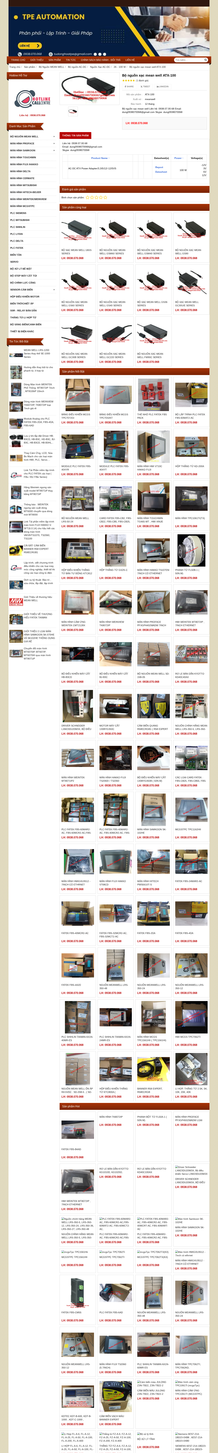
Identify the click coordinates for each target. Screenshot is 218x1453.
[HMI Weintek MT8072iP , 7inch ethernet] (191, 602)
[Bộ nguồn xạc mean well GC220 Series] (115, 334)
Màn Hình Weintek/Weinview (28, 199)
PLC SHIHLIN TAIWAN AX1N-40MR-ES (77, 1039)
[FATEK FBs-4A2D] (77, 965)
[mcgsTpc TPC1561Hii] (77, 1285)
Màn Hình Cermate (22, 178)
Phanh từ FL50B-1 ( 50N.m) (187, 572)
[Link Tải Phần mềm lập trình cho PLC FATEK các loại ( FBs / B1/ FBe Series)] (16, 481)
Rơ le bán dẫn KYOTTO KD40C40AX (189, 675)
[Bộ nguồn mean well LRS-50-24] (77, 498)
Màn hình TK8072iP (111, 1149)
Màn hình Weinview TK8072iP (111, 624)
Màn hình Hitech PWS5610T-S (148, 883)
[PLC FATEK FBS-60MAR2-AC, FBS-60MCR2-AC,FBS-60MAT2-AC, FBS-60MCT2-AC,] (77, 810)
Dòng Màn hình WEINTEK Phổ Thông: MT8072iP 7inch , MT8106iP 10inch (39, 388)
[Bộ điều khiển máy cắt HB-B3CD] (77, 654)
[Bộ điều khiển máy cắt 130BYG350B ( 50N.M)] (153, 758)
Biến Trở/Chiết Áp (22, 303)
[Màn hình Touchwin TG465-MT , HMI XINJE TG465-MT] (153, 498)
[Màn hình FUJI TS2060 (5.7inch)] (115, 1389)
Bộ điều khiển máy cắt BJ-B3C (113, 675)
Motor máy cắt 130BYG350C (109, 727)
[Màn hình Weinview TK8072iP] (115, 602)
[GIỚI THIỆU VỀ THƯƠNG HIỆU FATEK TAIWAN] (16, 625)
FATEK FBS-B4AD (71, 1149)
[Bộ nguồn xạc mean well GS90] (191, 230)
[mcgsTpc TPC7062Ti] (115, 1285)
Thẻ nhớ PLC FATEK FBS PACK (152, 416)
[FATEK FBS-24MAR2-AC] (191, 862)
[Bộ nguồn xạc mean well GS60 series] (77, 282)
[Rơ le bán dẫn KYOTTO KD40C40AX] (191, 654)
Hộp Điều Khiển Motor (24, 296)
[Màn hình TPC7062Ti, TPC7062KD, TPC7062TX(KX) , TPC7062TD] (191, 1389)
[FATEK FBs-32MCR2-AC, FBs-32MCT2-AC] (115, 913)
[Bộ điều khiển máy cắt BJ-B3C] (115, 654)
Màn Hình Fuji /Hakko (24, 164)
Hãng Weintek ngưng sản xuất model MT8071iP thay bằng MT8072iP (38, 490)
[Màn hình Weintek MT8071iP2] (77, 758)
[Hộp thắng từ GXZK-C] (115, 550)
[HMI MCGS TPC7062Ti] (191, 1017)
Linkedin (164, 86)
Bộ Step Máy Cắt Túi (23, 275)
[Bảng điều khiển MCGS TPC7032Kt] (115, 395)
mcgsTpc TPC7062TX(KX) (152, 1304)
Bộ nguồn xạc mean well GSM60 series (112, 252)
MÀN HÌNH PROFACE (22, 143)
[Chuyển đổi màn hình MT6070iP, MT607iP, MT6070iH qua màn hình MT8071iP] (16, 659)
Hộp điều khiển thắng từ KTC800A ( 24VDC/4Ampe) (113, 1092)
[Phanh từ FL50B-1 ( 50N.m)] (191, 550)
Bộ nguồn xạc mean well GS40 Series (112, 304)
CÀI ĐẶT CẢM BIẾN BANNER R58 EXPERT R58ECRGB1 (36, 549)
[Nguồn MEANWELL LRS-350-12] (191, 965)
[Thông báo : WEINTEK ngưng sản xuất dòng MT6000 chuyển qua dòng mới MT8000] (16, 515)
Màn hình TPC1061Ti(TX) (190, 518)
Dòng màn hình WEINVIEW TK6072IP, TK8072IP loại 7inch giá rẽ (38, 405)
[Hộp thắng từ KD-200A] (191, 447)
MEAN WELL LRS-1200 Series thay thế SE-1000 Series (37, 353)
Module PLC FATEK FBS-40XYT (114, 468)
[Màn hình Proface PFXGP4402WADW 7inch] (153, 602)
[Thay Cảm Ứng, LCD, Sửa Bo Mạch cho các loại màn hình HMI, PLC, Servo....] (16, 464)
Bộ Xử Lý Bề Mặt (21, 268)
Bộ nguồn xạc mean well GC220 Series (112, 355)
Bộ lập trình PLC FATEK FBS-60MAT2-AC (190, 416)
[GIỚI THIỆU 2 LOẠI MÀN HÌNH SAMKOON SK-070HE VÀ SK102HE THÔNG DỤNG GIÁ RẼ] (16, 642)
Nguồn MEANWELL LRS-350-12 (189, 987)
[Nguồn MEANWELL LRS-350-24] (153, 965)
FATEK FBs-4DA (184, 933)
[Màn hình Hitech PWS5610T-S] (153, 862)
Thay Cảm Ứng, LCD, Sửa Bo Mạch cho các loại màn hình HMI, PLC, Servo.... (38, 456)
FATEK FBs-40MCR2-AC (75, 933)
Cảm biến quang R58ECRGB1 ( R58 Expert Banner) (152, 729)
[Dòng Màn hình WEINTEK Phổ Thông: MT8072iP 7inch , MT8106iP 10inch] (16, 395)
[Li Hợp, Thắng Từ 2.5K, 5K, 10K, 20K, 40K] (191, 1069)
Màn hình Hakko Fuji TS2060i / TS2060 (112, 779)
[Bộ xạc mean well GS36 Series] (153, 282)
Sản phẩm (55, 60)
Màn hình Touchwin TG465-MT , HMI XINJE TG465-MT (150, 521)
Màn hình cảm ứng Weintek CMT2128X (73, 624)
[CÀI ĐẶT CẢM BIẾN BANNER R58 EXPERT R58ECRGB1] (16, 556)
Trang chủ (18, 60)
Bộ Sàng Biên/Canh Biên (25, 324)
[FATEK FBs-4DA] (191, 913)
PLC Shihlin (17, 227)
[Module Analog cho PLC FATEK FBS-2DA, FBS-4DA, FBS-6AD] (16, 429)
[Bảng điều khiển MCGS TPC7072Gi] (77, 395)
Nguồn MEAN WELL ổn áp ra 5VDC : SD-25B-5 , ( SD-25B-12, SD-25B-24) (77, 1092)
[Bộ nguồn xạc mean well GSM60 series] (115, 230)
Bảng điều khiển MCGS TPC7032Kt (113, 416)
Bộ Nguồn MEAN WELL (24, 136)
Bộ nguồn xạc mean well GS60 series (74, 304)
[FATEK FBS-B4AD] (77, 1129)
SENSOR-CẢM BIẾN (21, 289)
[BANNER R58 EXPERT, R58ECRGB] (153, 1069)
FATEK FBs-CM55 (71, 1356)
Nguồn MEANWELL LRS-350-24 (151, 987)
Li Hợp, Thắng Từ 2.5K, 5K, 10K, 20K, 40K (191, 1090)
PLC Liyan (16, 234)
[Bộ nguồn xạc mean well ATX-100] (89, 88)
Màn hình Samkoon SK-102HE (151, 831)
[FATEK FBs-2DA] (153, 913)
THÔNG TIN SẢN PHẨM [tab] (75, 135)
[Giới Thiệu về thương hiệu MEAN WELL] (16, 608)
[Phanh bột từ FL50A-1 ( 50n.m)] (153, 1129)
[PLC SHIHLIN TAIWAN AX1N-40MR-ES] (77, 1017)
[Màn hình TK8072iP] (115, 1129)
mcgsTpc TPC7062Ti (111, 1304)
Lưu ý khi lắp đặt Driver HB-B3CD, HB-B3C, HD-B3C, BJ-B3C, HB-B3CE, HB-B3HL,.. (39, 439)
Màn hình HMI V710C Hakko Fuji (149, 468)
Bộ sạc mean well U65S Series (76, 252)
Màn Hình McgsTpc (22, 206)
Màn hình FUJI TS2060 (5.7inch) (112, 1410)
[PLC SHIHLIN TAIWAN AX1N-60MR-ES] (153, 1389)
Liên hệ (130, 60)
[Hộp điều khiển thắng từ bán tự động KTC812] (77, 550)
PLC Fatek (16, 248)
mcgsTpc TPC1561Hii (74, 1304)
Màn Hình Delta (20, 171)
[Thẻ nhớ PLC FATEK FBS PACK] (153, 395)
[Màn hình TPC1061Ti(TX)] (191, 498)
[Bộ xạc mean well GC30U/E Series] (191, 282)
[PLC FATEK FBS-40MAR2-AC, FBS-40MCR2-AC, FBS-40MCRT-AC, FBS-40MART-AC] (115, 810)
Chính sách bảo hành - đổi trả (100, 60)
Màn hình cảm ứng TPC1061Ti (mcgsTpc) (188, 1430)
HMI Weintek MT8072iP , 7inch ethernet (189, 624)
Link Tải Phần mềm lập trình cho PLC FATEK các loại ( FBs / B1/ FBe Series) (39, 473)
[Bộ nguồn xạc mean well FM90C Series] (153, 334)
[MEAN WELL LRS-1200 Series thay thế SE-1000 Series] (16, 361)
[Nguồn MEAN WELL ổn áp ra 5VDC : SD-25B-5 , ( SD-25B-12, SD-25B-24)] (77, 1069)
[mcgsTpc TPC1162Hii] (191, 810)
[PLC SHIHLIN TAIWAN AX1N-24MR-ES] (115, 1017)
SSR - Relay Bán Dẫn (23, 310)
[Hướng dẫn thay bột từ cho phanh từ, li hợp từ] (16, 378)
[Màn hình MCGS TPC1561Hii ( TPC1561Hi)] (153, 1017)
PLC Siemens (18, 213)
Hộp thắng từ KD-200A (189, 466)
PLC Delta (16, 241)
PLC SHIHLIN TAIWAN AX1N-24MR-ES (115, 1039)
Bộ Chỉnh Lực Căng (23, 282)
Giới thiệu (36, 60)
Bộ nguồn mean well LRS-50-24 (75, 520)
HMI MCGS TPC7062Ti (188, 1037)
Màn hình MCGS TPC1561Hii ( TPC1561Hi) (151, 1039)
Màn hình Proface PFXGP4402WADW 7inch (151, 624)
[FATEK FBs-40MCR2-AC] (77, 913)
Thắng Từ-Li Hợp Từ (23, 317)
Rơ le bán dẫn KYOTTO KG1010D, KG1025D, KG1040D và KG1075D (113, 1204)
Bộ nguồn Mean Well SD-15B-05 (153, 675)
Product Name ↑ (100, 158)
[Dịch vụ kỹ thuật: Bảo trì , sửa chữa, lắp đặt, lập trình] (16, 590)
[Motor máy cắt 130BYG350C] (115, 706)
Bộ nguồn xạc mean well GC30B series (74, 355)
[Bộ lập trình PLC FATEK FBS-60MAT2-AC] (191, 395)
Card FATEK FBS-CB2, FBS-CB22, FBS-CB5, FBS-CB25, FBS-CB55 (115, 521)
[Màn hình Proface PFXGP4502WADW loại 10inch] (191, 1129)
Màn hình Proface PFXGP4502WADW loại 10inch (188, 1152)
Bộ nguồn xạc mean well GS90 (188, 252)
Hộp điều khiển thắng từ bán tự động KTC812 (76, 572)
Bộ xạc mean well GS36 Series (152, 304)
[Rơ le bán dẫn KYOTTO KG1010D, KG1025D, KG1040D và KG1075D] (115, 1181)
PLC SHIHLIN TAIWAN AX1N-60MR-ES (153, 1410)
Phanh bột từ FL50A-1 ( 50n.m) (152, 1151)
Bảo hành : (137, 104)
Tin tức (71, 60)
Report (159, 167)
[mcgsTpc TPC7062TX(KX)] (153, 1285)
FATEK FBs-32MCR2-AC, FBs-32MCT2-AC (113, 935)
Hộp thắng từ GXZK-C (113, 570)
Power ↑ (178, 158)
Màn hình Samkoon (22, 150)
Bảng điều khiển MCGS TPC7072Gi (75, 416)
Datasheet (161, 171)
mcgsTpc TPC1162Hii (188, 829)
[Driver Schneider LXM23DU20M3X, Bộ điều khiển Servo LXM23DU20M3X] (77, 706)
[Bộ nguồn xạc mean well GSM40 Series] (153, 230)
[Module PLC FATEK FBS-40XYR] (77, 447)
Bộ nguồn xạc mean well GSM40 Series (150, 252)
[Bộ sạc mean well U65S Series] (77, 230)
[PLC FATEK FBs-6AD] (115, 1337)
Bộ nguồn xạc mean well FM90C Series (150, 355)
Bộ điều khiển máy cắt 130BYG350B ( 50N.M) (151, 779)
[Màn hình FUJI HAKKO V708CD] (115, 862)
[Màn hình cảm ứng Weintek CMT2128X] (77, 602)
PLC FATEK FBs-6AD (111, 1356)
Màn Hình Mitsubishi (23, 185)
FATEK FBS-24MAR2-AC (188, 881)
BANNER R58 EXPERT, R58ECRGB (149, 1090)
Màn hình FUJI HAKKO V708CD (112, 883)
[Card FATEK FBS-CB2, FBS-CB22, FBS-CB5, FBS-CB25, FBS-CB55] (115, 498)
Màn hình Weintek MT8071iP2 (73, 779)
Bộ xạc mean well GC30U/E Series (187, 304)
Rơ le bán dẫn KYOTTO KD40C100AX (151, 1203)
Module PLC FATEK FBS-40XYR (76, 468)
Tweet (146, 86)
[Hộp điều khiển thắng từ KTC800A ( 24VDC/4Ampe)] (115, 1069)
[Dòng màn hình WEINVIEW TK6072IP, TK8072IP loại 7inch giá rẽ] (16, 412)
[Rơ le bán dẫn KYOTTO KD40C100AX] (153, 1181)
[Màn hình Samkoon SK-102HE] (153, 810)
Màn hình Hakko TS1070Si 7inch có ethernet (153, 572)
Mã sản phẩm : (134, 94)
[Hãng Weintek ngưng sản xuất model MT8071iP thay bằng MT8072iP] (16, 498)
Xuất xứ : (138, 99)
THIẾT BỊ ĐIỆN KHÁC (22, 331)
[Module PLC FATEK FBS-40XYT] (115, 447)
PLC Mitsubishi (19, 220)
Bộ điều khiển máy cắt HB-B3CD (75, 675)
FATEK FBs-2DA (146, 933)
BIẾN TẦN (15, 254)
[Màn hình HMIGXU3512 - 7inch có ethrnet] (77, 862)
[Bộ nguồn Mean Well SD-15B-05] (153, 654)
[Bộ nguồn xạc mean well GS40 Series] (115, 282)
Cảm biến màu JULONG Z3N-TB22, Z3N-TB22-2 (151, 1430)
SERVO (14, 261)
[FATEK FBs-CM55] (77, 1337)
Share (130, 86)
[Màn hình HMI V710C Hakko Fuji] (153, 447)
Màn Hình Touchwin (23, 157)
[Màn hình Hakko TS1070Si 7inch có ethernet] (153, 550)
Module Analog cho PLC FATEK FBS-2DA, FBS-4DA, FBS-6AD (39, 422)
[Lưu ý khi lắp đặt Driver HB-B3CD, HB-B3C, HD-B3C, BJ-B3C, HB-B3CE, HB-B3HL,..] (16, 447)
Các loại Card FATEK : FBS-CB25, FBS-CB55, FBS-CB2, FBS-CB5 (190, 781)
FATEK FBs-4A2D (71, 985)
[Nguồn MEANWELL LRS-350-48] (115, 965)
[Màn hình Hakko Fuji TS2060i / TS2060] (115, 758)
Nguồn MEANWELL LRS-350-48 (113, 987)
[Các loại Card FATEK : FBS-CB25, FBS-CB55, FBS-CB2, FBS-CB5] (191, 758)
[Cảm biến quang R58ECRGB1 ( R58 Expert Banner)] (153, 706)
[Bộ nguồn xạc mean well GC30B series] (77, 334)
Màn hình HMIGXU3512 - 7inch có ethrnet (75, 883)
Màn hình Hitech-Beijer (25, 192)
